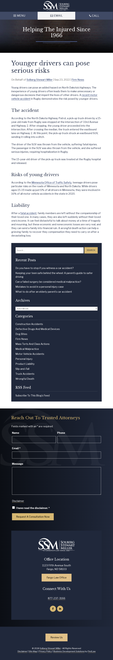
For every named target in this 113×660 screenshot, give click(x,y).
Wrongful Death (24, 378)
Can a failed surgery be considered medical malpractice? (48, 281)
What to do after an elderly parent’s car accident (43, 291)
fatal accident (28, 213)
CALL (95, 15)
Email (16, 448)
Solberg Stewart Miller (40, 79)
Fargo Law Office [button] (57, 577)
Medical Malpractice (27, 348)
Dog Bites (21, 334)
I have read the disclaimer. (33, 508)
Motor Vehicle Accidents (29, 353)
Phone (61, 432)
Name (15, 432)
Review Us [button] (56, 637)
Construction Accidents (29, 324)
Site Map (33, 651)
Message (17, 463)
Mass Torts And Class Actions (32, 344)
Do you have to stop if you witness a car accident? (44, 268)
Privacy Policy (45, 651)
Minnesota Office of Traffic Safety (51, 182)
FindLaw (92, 651)
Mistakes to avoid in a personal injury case (39, 286)
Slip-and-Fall (22, 368)
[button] (19, 15)
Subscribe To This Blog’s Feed (32, 395)
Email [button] (58, 15)
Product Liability (25, 363)
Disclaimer (18, 501)
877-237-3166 (56, 598)
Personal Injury (24, 358)
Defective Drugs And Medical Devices (37, 329)
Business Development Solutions (68, 651)
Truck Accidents (24, 373)
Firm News (78, 79)
